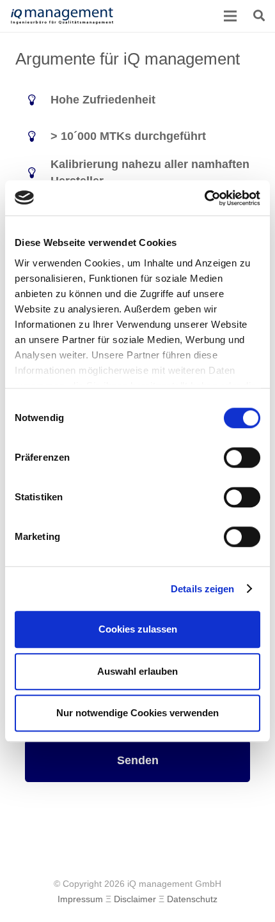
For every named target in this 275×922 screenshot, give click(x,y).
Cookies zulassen (137, 629)
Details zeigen (202, 588)
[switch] (242, 457)
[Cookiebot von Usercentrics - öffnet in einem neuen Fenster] (204, 198)
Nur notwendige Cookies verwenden (137, 712)
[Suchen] (259, 16)
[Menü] (231, 16)
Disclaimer (135, 899)
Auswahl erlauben (137, 671)
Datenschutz (192, 899)
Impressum (80, 899)
